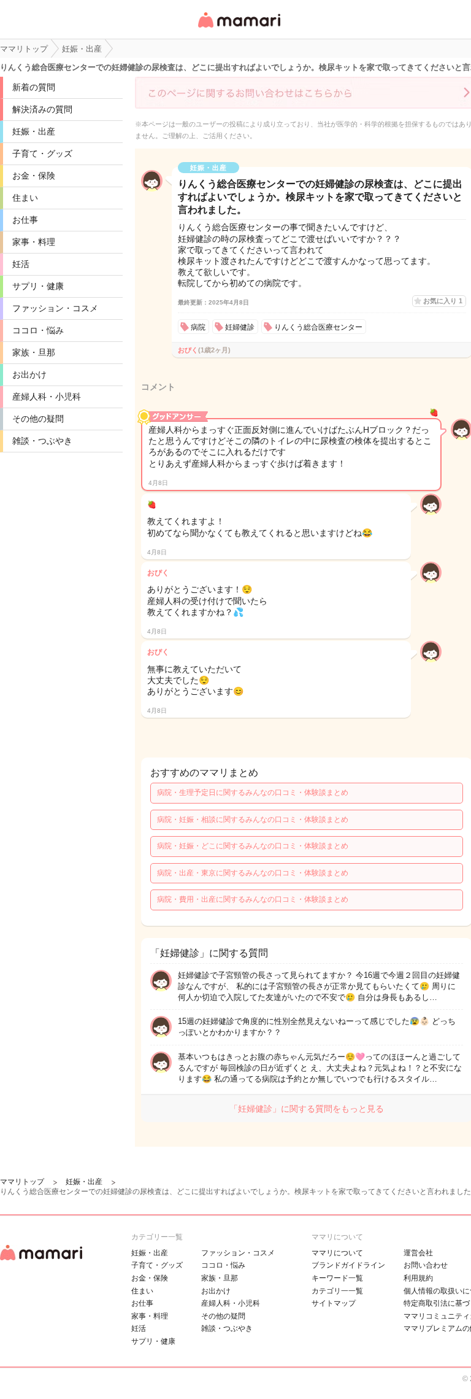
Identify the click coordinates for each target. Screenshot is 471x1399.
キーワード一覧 (337, 1278)
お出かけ (29, 374)
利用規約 (418, 1278)
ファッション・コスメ (55, 308)
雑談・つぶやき (42, 441)
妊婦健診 (240, 327)
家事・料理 (33, 242)
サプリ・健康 (38, 286)
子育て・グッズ (42, 153)
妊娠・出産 (33, 131)
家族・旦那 (33, 352)
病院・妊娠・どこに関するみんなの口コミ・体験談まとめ (252, 846)
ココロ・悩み (38, 330)
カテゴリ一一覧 (337, 1291)
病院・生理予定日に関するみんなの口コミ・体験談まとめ (252, 792)
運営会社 (418, 1253)
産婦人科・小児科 (46, 396)
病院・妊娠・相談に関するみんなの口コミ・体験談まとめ (252, 819)
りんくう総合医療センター (318, 327)
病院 (198, 327)
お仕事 (25, 220)
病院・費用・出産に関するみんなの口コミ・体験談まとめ (252, 899)
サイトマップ (334, 1303)
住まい (25, 198)
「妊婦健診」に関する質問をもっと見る (306, 1109)
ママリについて (337, 1253)
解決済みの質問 (42, 109)
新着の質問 (33, 87)
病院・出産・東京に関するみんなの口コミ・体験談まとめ (252, 873)
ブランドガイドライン (348, 1265)
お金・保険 (33, 175)
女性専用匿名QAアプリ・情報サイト (238, 28)
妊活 (20, 264)
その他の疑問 (38, 419)
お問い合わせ (426, 1265)
